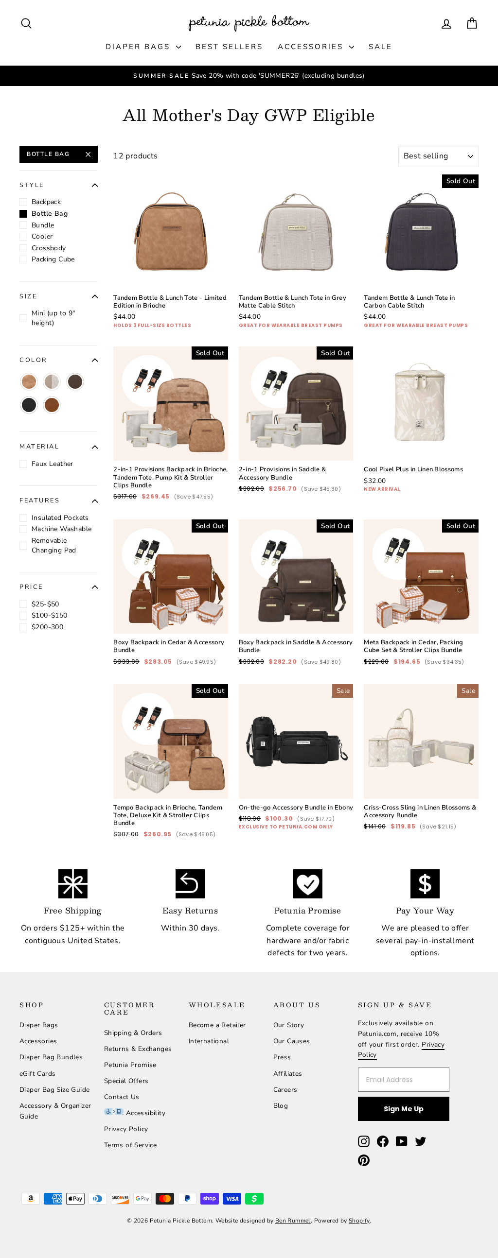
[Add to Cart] (213, 274)
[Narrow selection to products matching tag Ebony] (28, 405)
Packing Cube (53, 259)
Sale (380, 47)
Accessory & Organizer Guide (55, 1111)
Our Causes (291, 1041)
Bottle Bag (48, 154)
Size (28, 296)
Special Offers (126, 1081)
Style (31, 185)
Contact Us (122, 1097)
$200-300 (47, 627)
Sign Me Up (404, 1109)
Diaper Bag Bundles (51, 1057)
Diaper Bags (140, 47)
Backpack (46, 202)
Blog (280, 1105)
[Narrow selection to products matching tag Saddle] (75, 381)
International (209, 1041)
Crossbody (49, 248)
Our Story (288, 1025)
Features (39, 500)
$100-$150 (50, 615)
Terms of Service (130, 1145)
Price (31, 587)
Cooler (42, 236)
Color (33, 360)
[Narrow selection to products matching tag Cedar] (51, 405)
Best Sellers (229, 47)
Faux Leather (52, 463)
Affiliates (287, 1073)
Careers (285, 1089)
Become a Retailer (217, 1025)
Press (282, 1057)
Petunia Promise (130, 1064)
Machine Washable (61, 529)
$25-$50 (45, 604)
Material (39, 446)
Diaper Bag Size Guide (54, 1089)
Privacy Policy (126, 1129)
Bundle (43, 225)
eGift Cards (37, 1073)
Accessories (312, 47)
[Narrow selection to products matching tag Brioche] (28, 381)
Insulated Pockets (60, 517)
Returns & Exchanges (138, 1048)
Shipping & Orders (133, 1032)
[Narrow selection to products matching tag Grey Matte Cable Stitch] (51, 381)
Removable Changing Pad (54, 545)
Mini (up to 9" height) (53, 318)
